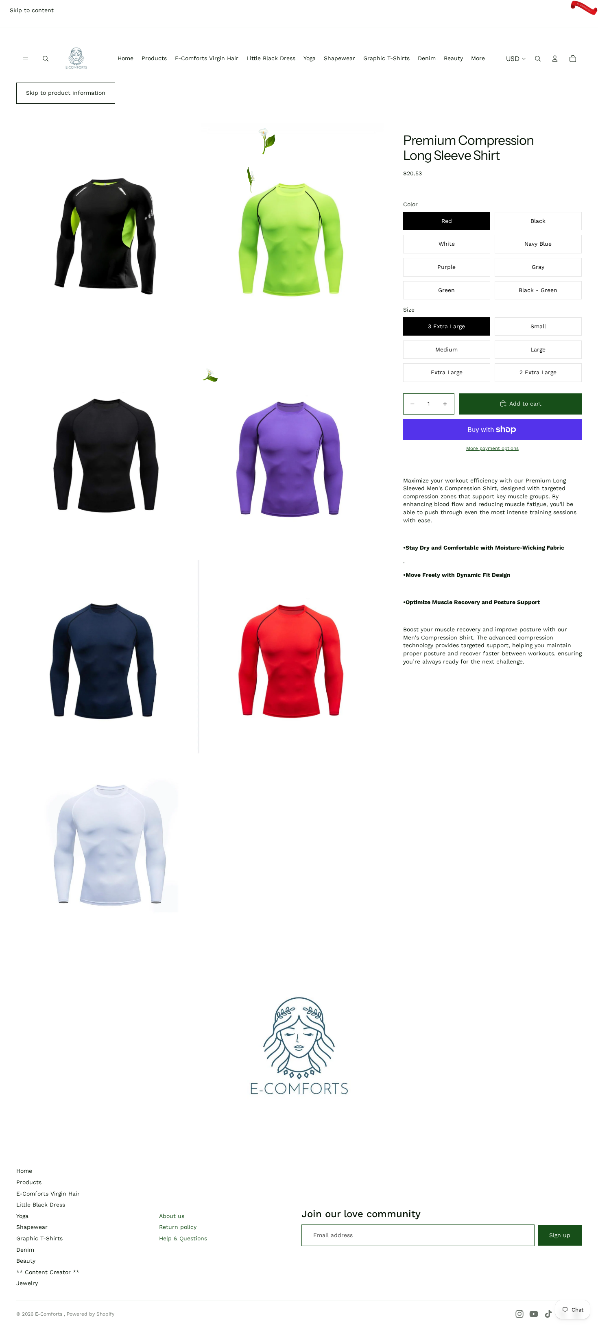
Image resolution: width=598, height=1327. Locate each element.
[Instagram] (519, 1314)
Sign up (559, 1235)
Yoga (22, 1216)
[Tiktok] (548, 1314)
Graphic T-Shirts (39, 1238)
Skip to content (32, 10)
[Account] (555, 59)
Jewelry (27, 1283)
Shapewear (32, 1227)
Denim (25, 1249)
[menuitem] (478, 58)
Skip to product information (65, 92)
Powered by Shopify (90, 1314)
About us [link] (171, 1216)
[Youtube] (534, 1314)
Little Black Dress (40, 1204)
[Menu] (25, 58)
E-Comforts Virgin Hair (48, 1193)
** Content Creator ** (47, 1272)
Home (24, 1171)
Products (28, 1182)
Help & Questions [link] (183, 1238)
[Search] (46, 59)
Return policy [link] (177, 1227)
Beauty (25, 1260)
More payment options (492, 448)
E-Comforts (49, 1314)
